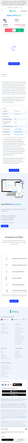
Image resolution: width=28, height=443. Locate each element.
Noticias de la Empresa (5, 333)
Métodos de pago (4, 365)
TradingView (17, 352)
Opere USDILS (14, 301)
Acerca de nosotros (4, 326)
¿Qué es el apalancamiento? (20, 339)
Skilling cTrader (17, 354)
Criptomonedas (3, 357)
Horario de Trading (18, 330)
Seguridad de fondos (4, 331)
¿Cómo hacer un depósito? (5, 367)
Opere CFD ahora (14, 170)
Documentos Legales (4, 376)
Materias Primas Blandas (5, 358)
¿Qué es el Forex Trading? (19, 337)
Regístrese (4, 226)
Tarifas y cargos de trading (19, 331)
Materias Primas (4, 355)
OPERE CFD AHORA (14, 63)
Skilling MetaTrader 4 (18, 355)
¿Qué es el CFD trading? (19, 336)
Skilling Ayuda (3, 374)
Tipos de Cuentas (18, 326)
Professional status (18, 340)
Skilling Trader (17, 350)
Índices (2, 354)
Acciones (2, 352)
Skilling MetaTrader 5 (18, 357)
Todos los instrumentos (19, 328)
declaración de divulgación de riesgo (20, 417)
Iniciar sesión (24, 11)
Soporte (16, 7)
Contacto (2, 330)
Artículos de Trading (18, 342)
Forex (2, 350)
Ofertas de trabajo (4, 328)
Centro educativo (18, 344)
